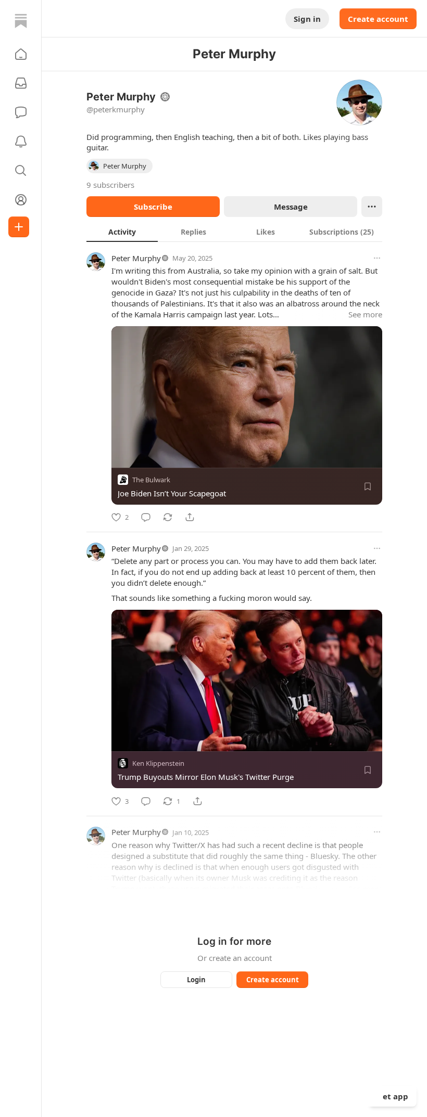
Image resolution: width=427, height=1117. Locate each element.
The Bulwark (151, 479)
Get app (392, 1096)
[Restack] (168, 517)
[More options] (377, 258)
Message (291, 206)
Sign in (307, 19)
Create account (378, 19)
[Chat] (20, 112)
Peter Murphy (136, 258)
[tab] (122, 231)
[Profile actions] (371, 206)
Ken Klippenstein (158, 763)
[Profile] (20, 199)
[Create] (18, 226)
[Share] (189, 517)
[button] (20, 54)
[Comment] (146, 517)
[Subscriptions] (20, 83)
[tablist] (234, 231)
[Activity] (20, 141)
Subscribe (153, 206)
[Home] (20, 20)
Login (196, 979)
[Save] (367, 486)
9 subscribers (110, 184)
